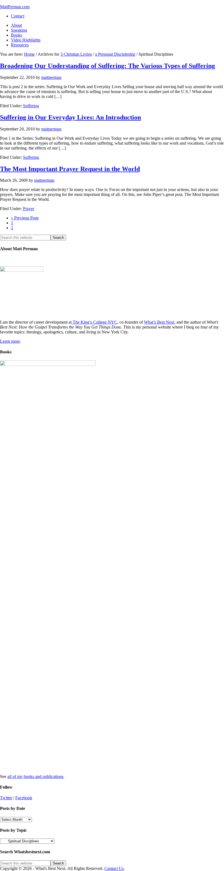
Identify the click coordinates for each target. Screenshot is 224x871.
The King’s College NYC (94, 322)
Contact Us (114, 868)
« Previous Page (25, 218)
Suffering (31, 105)
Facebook (23, 797)
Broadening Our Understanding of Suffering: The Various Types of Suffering (107, 65)
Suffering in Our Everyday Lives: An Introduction (70, 117)
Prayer (28, 208)
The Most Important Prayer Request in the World (70, 168)
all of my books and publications (35, 776)
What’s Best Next (159, 322)
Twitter (6, 797)
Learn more (10, 341)
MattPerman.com (15, 6)
